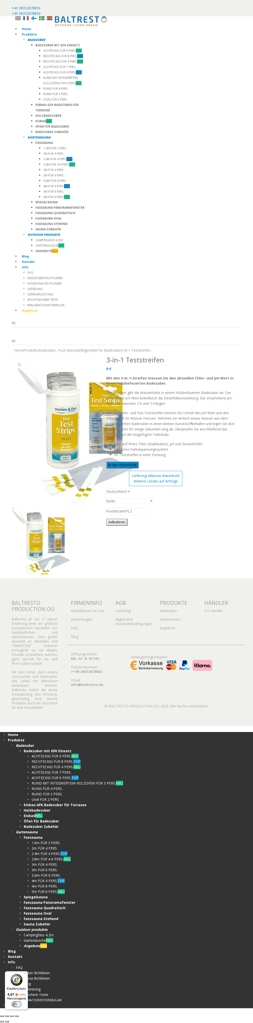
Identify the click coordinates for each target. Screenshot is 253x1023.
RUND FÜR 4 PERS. (55, 88)
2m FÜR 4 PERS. (53, 154)
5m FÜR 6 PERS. (56, 197)
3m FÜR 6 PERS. (53, 175)
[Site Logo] (81, 20)
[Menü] (25, 974)
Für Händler (213, 610)
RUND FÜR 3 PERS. (55, 94)
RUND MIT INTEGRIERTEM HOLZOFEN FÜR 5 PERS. (77, 783)
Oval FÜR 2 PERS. (55, 99)
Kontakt (28, 262)
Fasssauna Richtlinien (44, 283)
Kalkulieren (117, 522)
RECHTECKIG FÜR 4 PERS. (63, 61)
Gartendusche (49, 245)
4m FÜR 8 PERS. (53, 191)
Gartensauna (170, 619)
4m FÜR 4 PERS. (56, 186)
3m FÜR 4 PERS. (53, 170)
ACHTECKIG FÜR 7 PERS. (59, 67)
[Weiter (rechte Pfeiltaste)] (7, 1021)
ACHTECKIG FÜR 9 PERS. (62, 51)
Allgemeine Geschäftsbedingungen (133, 621)
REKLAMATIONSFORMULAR (45, 305)
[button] (3, 728)
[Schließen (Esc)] (17, 1016)
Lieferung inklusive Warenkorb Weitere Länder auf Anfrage (156, 478)
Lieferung (34, 289)
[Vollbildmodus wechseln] (7, 1016)
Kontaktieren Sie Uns (87, 610)
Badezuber (168, 610)
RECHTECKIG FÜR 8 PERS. (63, 56)
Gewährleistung (40, 294)
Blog (25, 256)
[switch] (16, 1004)
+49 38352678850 (26, 8)
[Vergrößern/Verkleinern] (2, 1016)
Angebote (167, 628)
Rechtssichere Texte (42, 300)
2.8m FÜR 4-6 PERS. (59, 164)
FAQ (30, 273)
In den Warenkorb (122, 464)
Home (26, 29)
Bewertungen (81, 619)
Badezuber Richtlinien (45, 278)
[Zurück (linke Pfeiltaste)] (2, 1021)
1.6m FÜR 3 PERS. (54, 148)
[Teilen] (12, 1016)
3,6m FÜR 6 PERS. (54, 181)
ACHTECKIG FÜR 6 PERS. (62, 72)
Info (25, 267)
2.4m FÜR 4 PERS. (57, 159)
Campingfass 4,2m (49, 240)
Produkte (29, 34)
